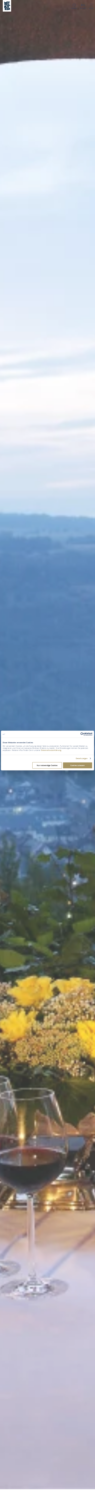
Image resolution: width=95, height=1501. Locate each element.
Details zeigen (82, 758)
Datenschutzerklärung (51, 750)
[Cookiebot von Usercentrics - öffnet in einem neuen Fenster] (82, 734)
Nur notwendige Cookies (47, 765)
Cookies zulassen (77, 765)
